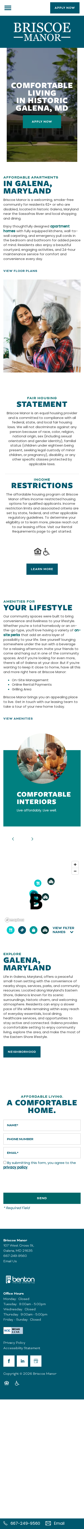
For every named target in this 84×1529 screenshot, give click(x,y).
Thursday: (11, 1314)
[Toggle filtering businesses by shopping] (33, 930)
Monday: (10, 1299)
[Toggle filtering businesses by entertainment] (22, 930)
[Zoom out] (75, 871)
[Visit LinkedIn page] (22, 1361)
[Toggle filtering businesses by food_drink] (11, 930)
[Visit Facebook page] (9, 1361)
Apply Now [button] (42, 121)
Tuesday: (10, 1304)
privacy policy (15, 1167)
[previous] (13, 839)
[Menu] (7, 8)
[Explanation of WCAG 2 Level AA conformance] (13, 1330)
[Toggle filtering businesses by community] (45, 930)
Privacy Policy (14, 1343)
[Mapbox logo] (14, 920)
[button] (65, 7)
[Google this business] (35, 1361)
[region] (42, 891)
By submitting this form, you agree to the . (39, 1165)
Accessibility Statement (21, 1348)
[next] (32, 839)
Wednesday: (13, 1309)
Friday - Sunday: (15, 1319)
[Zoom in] (75, 864)
